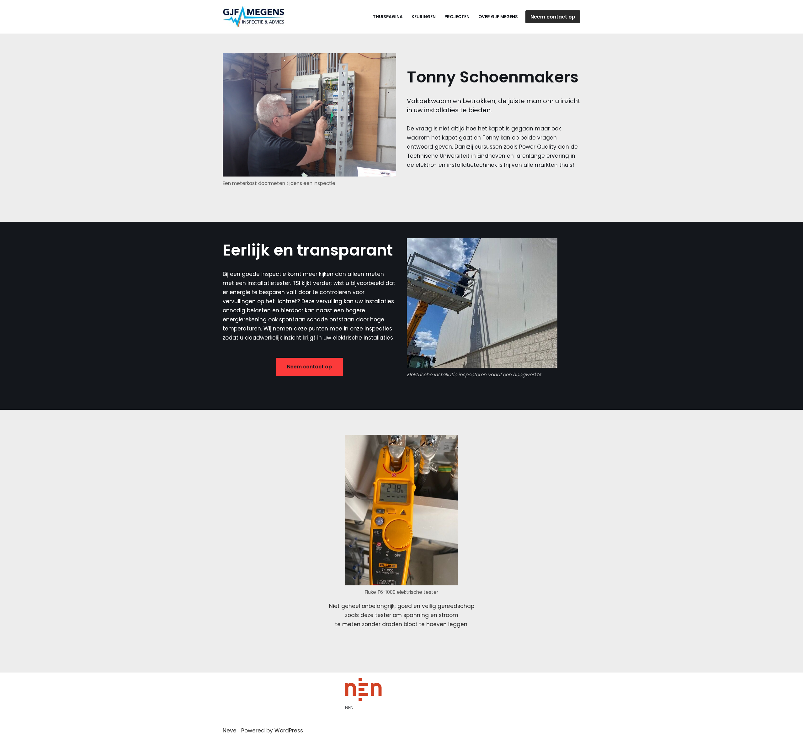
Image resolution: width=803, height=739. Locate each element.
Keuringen (424, 17)
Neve (230, 730)
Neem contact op (552, 16)
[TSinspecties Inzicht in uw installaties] (256, 17)
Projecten (457, 17)
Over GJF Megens (498, 17)
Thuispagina (388, 17)
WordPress (288, 730)
